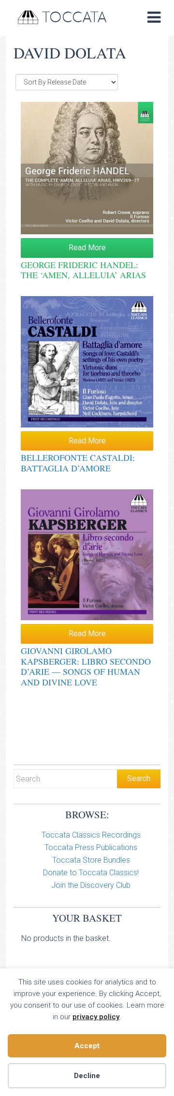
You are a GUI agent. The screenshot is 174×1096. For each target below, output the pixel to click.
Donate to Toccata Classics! (91, 872)
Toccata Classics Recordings (91, 835)
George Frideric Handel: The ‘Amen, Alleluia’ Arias (83, 270)
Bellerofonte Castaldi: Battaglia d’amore (78, 463)
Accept (87, 1045)
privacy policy (95, 1016)
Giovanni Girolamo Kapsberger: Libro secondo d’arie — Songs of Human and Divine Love (86, 666)
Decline (87, 1075)
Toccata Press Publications (90, 847)
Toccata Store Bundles (91, 860)
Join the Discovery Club (90, 885)
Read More (87, 247)
